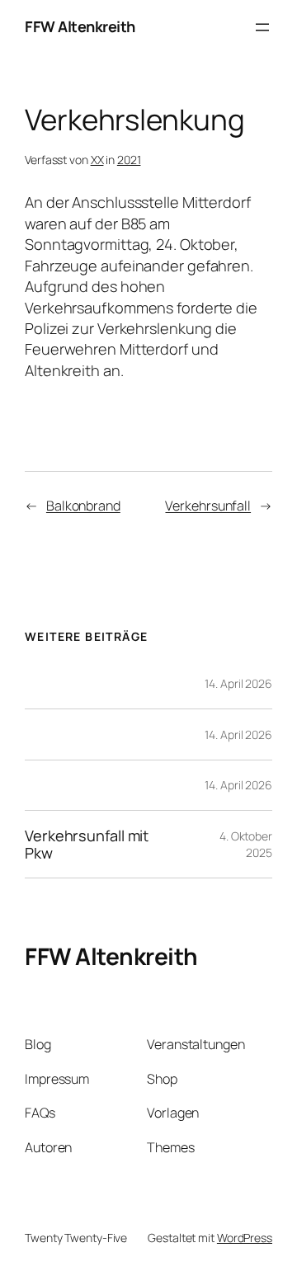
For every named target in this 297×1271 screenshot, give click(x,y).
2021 (129, 159)
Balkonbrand (83, 506)
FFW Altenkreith (80, 26)
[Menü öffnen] (262, 27)
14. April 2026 (238, 683)
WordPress (244, 1237)
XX (97, 159)
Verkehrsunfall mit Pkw (86, 844)
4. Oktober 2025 (245, 844)
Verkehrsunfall (208, 506)
